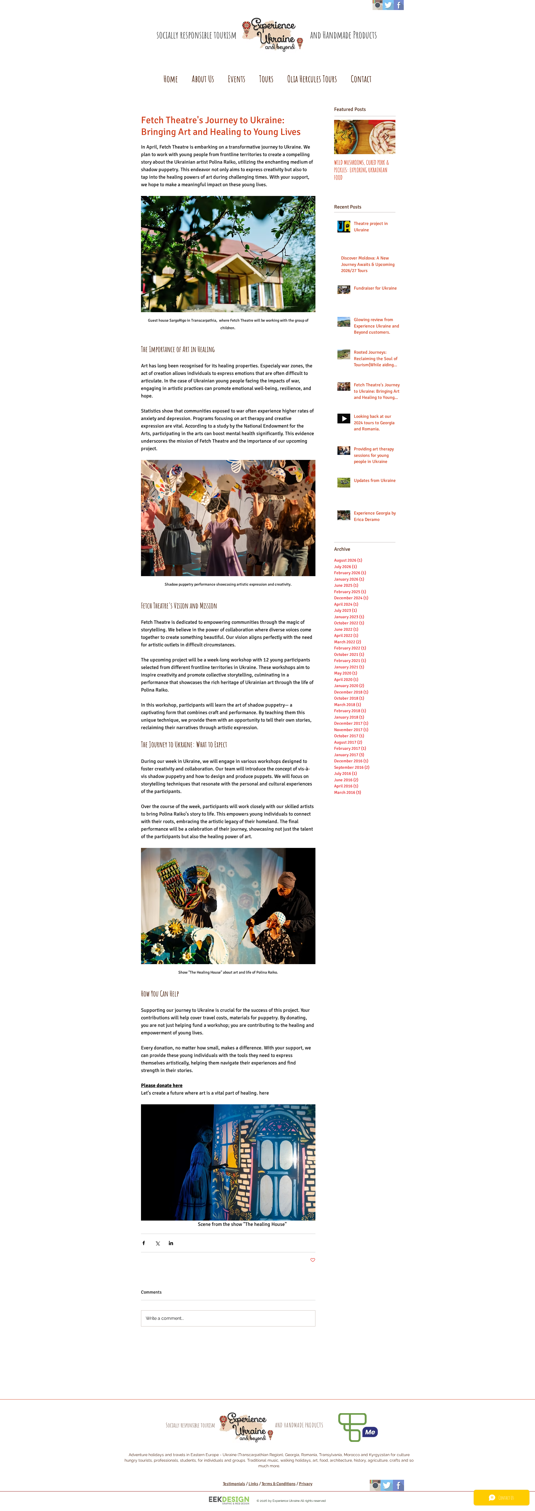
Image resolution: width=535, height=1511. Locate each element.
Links (253, 1483)
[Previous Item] (343, 137)
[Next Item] (386, 137)
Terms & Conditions (279, 1483)
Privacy (305, 1483)
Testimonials (234, 1483)
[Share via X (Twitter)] (157, 1243)
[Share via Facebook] (143, 1243)
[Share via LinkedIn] (171, 1243)
